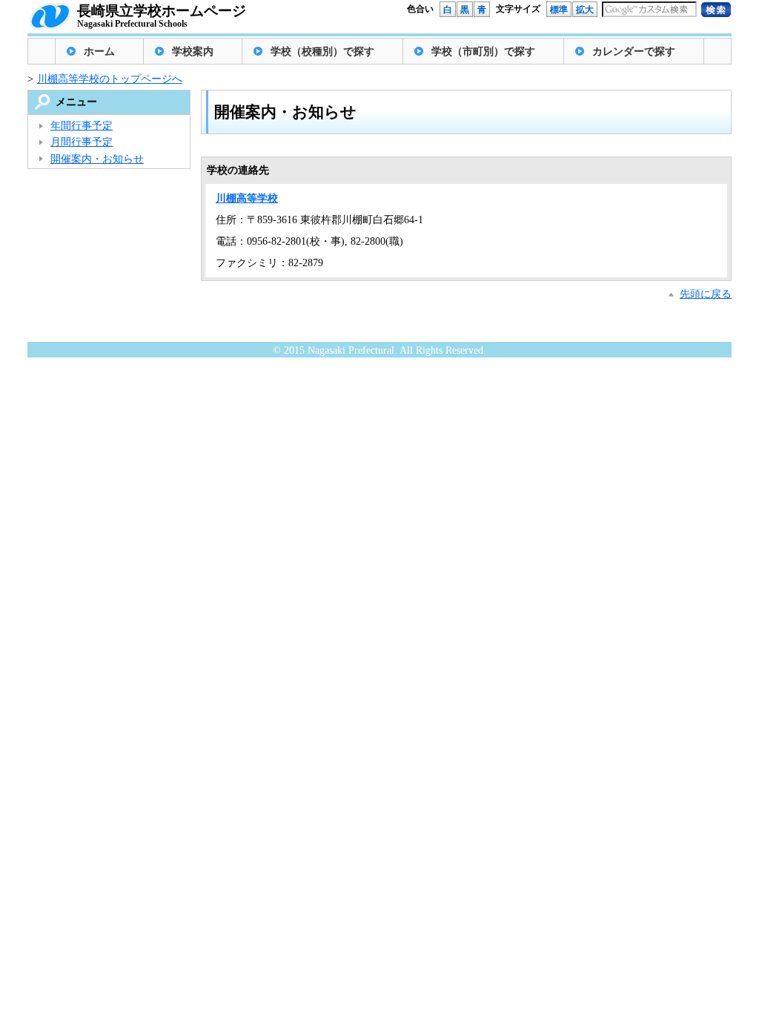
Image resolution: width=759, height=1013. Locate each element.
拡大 (585, 9)
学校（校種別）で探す (322, 51)
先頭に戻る (706, 294)
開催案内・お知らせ (97, 159)
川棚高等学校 (247, 198)
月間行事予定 (81, 142)
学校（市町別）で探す (483, 51)
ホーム (99, 51)
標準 (559, 9)
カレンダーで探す (633, 51)
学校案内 (192, 51)
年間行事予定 (81, 125)
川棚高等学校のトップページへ (109, 79)
